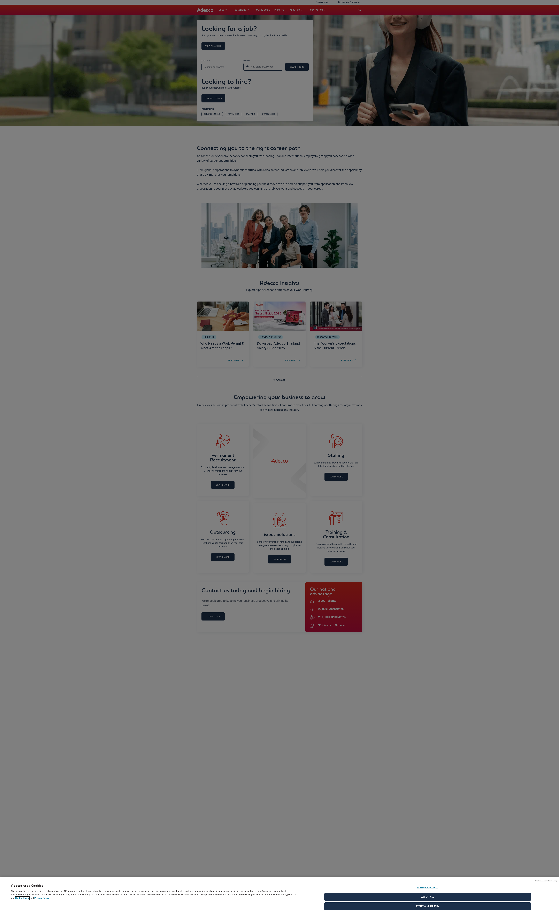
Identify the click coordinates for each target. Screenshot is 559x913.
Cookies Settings (427, 888)
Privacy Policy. (41, 898)
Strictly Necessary (427, 906)
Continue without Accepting (546, 881)
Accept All (427, 897)
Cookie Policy (22, 898)
